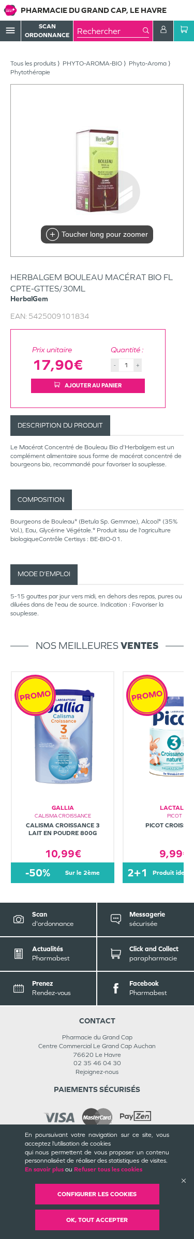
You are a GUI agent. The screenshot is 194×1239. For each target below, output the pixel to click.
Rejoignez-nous (97, 1071)
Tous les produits (33, 63)
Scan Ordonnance (47, 31)
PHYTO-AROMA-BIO (92, 63)
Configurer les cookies (97, 1194)
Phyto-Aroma (148, 63)
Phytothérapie (30, 72)
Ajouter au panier (93, 385)
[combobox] (110, 31)
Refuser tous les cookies (108, 1169)
